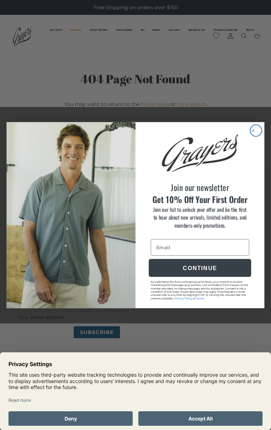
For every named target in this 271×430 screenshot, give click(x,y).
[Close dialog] (256, 130)
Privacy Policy (184, 298)
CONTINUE (200, 267)
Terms (199, 298)
